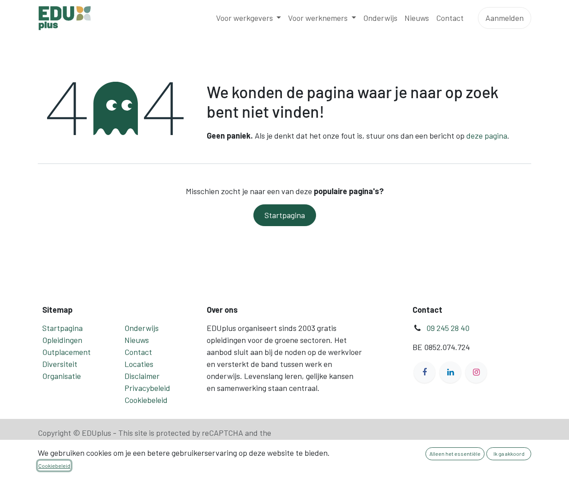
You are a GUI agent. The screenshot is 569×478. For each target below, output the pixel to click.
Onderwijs (141, 328)
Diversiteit (59, 364)
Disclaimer (142, 376)
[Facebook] (424, 372)
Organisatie (61, 376)
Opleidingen (62, 340)
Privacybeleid (147, 388)
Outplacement (66, 352)
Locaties (138, 364)
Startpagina (284, 215)
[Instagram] (476, 372)
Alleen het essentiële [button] (455, 453)
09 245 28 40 (447, 328)
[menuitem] (248, 18)
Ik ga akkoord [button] (509, 453)
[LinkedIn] (450, 372)
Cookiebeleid (146, 400)
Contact (138, 352)
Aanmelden (504, 18)
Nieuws (136, 340)
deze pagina (486, 135)
